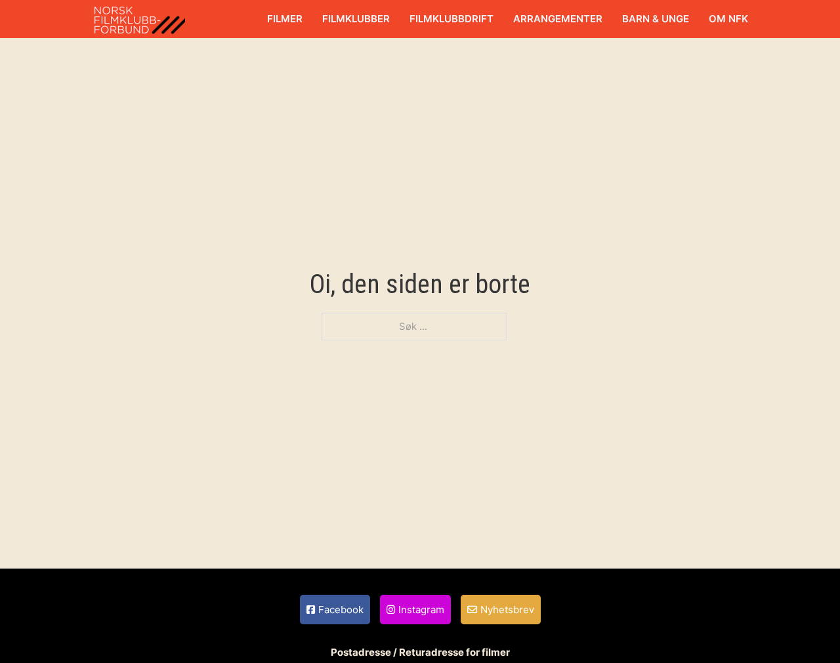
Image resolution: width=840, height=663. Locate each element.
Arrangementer (557, 18)
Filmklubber (356, 18)
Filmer (285, 18)
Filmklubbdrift (452, 18)
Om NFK (728, 18)
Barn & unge (655, 18)
